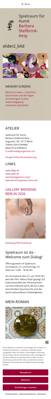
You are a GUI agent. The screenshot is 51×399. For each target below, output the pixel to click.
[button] (47, 342)
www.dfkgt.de (12, 170)
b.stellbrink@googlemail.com (20, 151)
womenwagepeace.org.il (17, 177)
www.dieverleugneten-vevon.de (21, 180)
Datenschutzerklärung (27, 394)
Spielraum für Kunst (32, 18)
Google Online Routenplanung (20, 157)
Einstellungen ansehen (25, 387)
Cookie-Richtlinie (11, 394)
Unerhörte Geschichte (16, 105)
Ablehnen (25, 379)
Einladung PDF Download (18, 242)
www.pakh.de (12, 173)
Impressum (41, 394)
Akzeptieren (25, 372)
